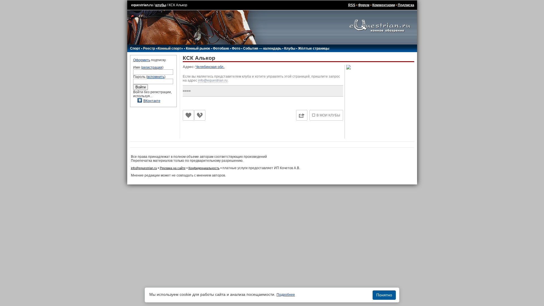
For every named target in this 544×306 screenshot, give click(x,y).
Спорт (135, 48)
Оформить (141, 60)
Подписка (406, 5)
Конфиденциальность (204, 168)
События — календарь (262, 48)
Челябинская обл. (210, 67)
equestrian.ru (142, 5)
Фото (236, 48)
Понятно (384, 295)
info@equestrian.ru (213, 80)
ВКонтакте (151, 101)
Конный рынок (198, 48)
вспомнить (155, 77)
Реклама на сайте (173, 168)
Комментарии (383, 5)
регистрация (152, 67)
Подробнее (286, 295)
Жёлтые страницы (313, 48)
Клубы (289, 48)
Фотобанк (221, 48)
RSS (351, 5)
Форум (363, 5)
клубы (160, 5)
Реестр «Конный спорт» (163, 48)
